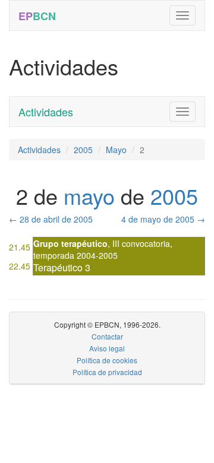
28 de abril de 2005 (51, 219)
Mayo (116, 150)
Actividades (45, 111)
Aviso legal (107, 348)
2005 (83, 150)
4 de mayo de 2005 (163, 219)
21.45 (19, 247)
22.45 (19, 266)
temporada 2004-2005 (75, 255)
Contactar (107, 336)
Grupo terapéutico (70, 243)
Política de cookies (107, 360)
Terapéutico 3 (61, 267)
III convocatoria (141, 243)
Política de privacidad (107, 372)
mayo (89, 195)
